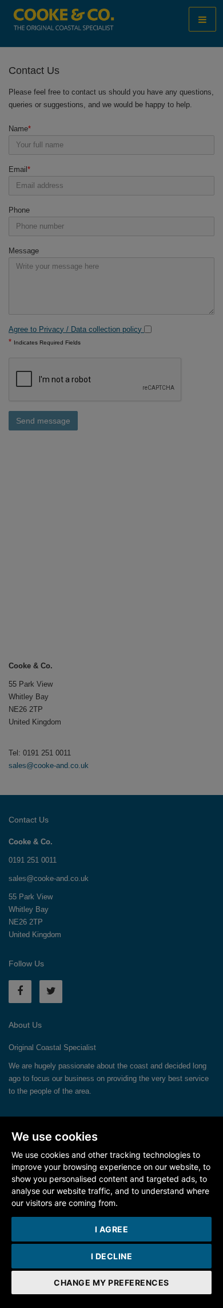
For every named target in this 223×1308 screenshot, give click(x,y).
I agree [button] (112, 1229)
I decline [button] (112, 1256)
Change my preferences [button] (111, 1282)
